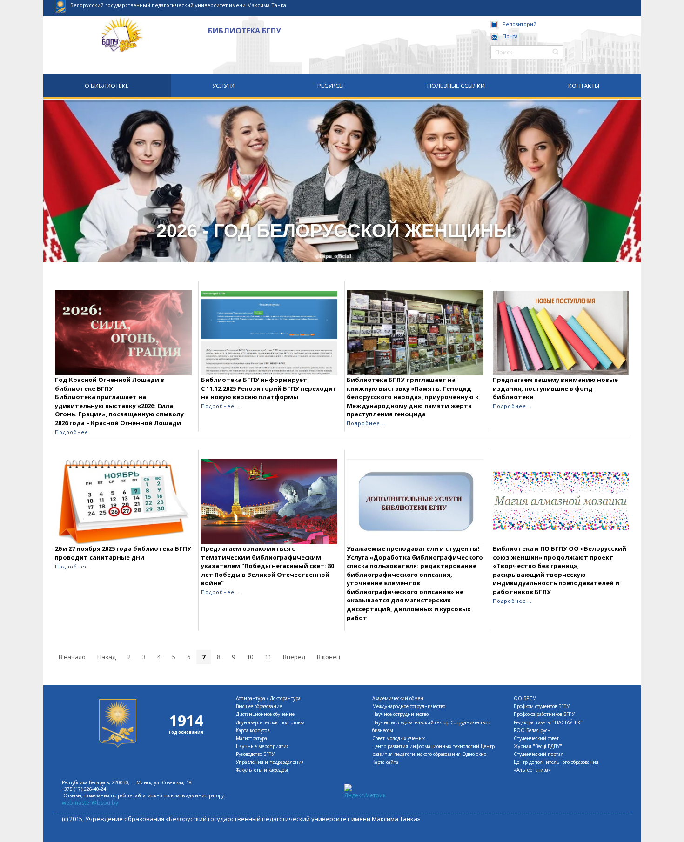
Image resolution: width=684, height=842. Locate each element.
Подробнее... (74, 431)
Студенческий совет (536, 738)
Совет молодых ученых (398, 738)
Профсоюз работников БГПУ (544, 714)
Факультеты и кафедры (262, 770)
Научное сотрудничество (400, 714)
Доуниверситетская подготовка (270, 722)
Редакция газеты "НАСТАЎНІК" (548, 722)
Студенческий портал (538, 754)
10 (250, 657)
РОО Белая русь (532, 730)
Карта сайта (385, 762)
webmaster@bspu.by (90, 803)
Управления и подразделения (270, 762)
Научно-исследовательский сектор (410, 722)
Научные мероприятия (262, 746)
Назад (106, 657)
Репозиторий (519, 23)
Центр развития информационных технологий (425, 746)
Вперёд (294, 657)
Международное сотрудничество (408, 706)
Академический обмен (397, 698)
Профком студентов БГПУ (542, 706)
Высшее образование (259, 706)
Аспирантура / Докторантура (268, 698)
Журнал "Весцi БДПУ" (538, 746)
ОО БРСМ (525, 698)
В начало (72, 657)
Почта (510, 36)
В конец (328, 657)
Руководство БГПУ (255, 754)
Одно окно (474, 754)
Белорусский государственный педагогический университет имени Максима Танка (178, 4)
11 (268, 657)
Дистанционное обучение (265, 714)
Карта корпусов (252, 730)
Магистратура (251, 738)
